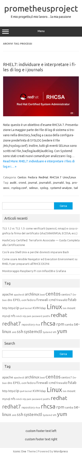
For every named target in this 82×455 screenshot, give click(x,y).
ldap (43, 308)
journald (58, 182)
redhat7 (11, 323)
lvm (64, 308)
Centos (21, 177)
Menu (41, 31)
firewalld (61, 299)
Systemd (47, 332)
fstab (72, 300)
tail (76, 187)
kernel (28, 308)
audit (13, 182)
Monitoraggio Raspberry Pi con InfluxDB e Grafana (34, 270)
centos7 (66, 294)
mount (71, 308)
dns (9, 300)
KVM (36, 308)
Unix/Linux (69, 177)
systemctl (33, 331)
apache (7, 294)
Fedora (32, 177)
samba (69, 324)
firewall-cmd (46, 300)
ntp (24, 316)
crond (22, 182)
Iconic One (19, 451)
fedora (31, 299)
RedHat (43, 177)
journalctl (45, 182)
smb (14, 332)
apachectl (19, 294)
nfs (13, 316)
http (5, 308)
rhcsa (48, 323)
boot (42, 294)
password (37, 316)
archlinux (32, 294)
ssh (20, 331)
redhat (59, 315)
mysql (6, 316)
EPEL (17, 300)
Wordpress (61, 451)
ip (17, 308)
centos (53, 293)
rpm (60, 324)
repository (28, 324)
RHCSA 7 (55, 177)
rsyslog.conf (19, 187)
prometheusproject (41, 8)
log (68, 182)
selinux (33, 187)
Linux (54, 306)
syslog (44, 187)
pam (29, 316)
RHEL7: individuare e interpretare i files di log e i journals (39, 67)
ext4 (23, 300)
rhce (37, 324)
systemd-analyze (61, 187)
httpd (12, 308)
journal (32, 182)
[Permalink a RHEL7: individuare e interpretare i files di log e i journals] (41, 115)
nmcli (19, 316)
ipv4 (22, 308)
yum (62, 331)
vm (54, 331)
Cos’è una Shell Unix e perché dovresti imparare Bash (35, 252)
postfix (46, 316)
